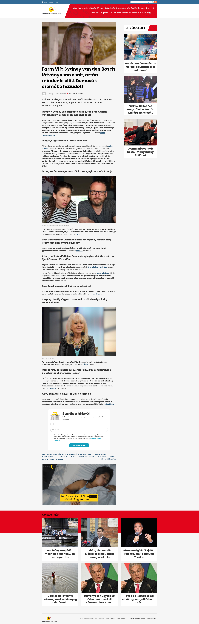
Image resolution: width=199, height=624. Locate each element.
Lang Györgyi (82, 457)
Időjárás (92, 8)
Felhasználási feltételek (137, 618)
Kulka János (71, 457)
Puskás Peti (104, 457)
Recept (141, 8)
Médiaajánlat (151, 618)
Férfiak (125, 13)
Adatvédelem (122, 618)
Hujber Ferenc (100, 454)
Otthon (113, 13)
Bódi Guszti (63, 454)
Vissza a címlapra (108, 459)
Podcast (133, 13)
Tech (119, 13)
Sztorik (148, 8)
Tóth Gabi (59, 459)
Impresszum (110, 618)
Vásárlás (77, 8)
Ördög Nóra (94, 457)
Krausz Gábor (59, 457)
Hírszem (100, 8)
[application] (79, 484)
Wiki (139, 13)
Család (134, 8)
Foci (98, 13)
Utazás (85, 8)
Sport (93, 13)
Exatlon (82, 454)
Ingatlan (105, 13)
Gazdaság (121, 8)
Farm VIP (90, 454)
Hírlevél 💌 (146, 13)
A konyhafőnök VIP (49, 454)
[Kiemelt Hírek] (53, 11)
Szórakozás (110, 8)
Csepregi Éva (74, 454)
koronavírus (47, 457)
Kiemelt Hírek (61, 93)
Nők (128, 8)
